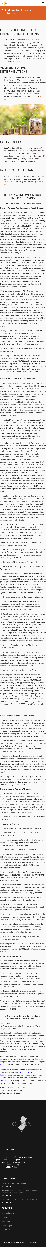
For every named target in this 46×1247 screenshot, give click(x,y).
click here (16, 61)
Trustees (5, 1217)
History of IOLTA (8, 1213)
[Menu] (43, 3)
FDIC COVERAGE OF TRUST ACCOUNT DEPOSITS (19, 1200)
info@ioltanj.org (13, 1164)
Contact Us (6, 1230)
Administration (7, 1221)
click (39, 148)
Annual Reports (7, 1226)
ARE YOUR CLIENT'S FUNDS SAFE (14, 1183)
